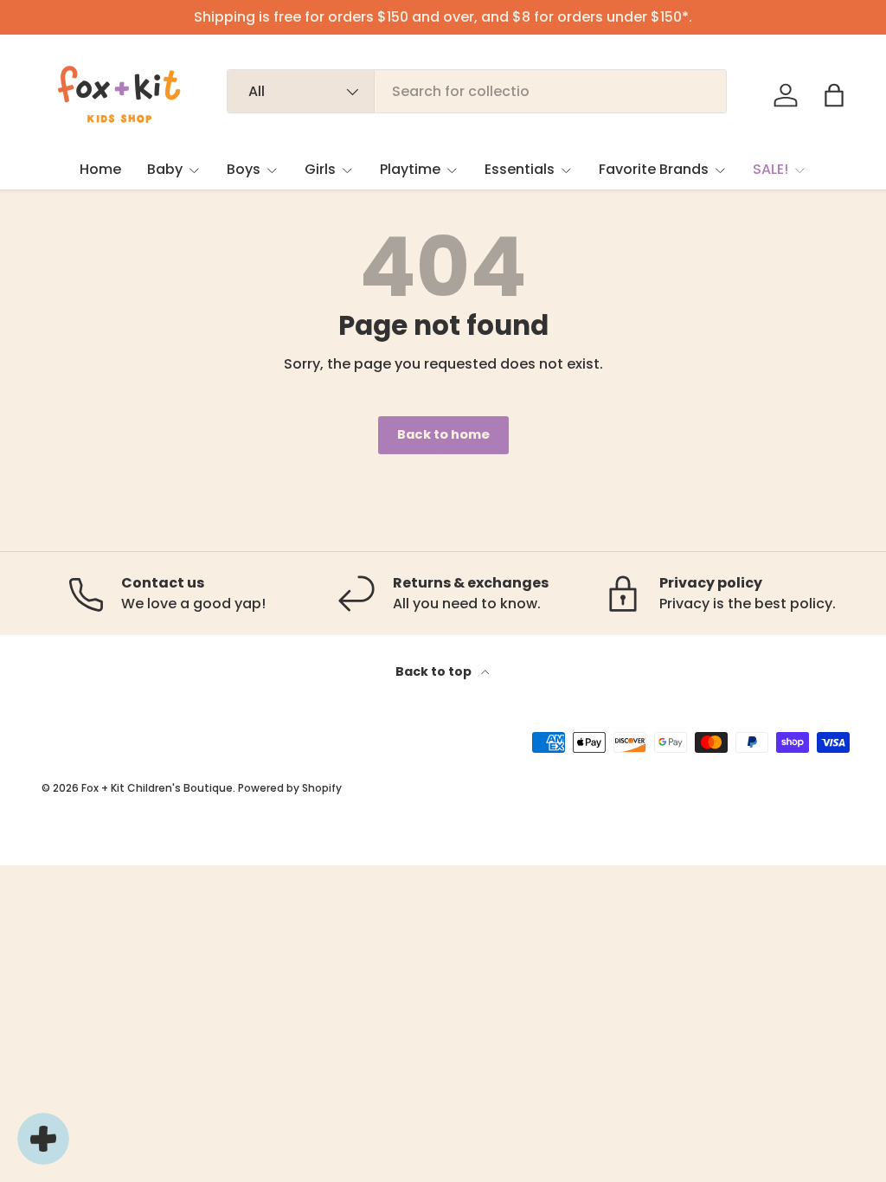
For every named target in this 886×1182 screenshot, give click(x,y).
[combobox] (477, 91)
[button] (834, 95)
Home (100, 169)
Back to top (434, 671)
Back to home (443, 434)
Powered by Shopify (290, 788)
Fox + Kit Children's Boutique (157, 788)
